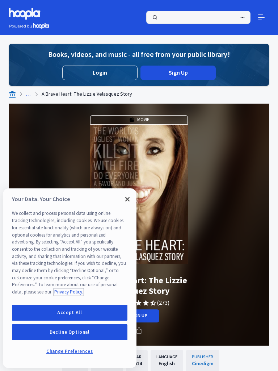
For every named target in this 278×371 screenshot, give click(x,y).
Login (100, 73)
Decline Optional (70, 332)
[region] (69, 278)
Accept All (69, 312)
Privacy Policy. (68, 292)
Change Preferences (69, 351)
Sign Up (178, 73)
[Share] (139, 330)
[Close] (127, 199)
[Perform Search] (198, 17)
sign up (138, 316)
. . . (28, 94)
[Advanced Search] (242, 17)
